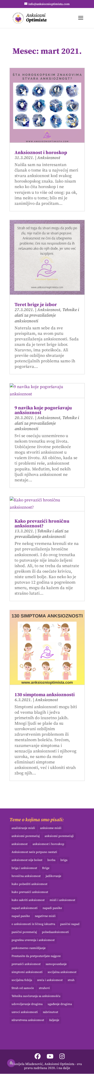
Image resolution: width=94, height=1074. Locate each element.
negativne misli (45, 916)
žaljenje (54, 1020)
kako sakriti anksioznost (28, 900)
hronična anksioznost (26, 876)
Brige (45, 868)
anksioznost (20, 844)
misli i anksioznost (62, 900)
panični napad (69, 924)
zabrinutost (50, 1012)
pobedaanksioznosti (55, 932)
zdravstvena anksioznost (28, 1020)
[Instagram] (62, 1056)
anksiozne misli (50, 828)
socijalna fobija (22, 980)
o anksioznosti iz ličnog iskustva (33, 924)
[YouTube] (50, 1056)
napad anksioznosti (25, 908)
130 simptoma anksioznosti (45, 695)
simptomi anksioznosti (27, 972)
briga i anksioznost (24, 868)
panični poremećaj (24, 932)
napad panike (21, 916)
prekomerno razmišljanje (29, 948)
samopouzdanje (56, 964)
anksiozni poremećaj (26, 836)
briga (63, 860)
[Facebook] (38, 1056)
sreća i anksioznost (50, 980)
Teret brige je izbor (36, 305)
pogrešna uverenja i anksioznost (33, 940)
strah (71, 980)
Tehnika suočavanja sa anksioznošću (36, 996)
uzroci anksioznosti (25, 1012)
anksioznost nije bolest (27, 860)
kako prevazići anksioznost (30, 892)
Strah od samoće (23, 988)
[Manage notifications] (11, 1063)
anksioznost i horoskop (48, 844)
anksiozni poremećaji (59, 836)
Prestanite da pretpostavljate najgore (36, 956)
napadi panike (52, 908)
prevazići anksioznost (26, 964)
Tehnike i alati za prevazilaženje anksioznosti (47, 315)
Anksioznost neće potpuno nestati (34, 852)
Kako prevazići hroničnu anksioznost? (42, 523)
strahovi (44, 988)
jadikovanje (53, 876)
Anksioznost (48, 158)
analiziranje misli (23, 828)
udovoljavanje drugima (27, 1004)
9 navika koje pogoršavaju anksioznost (43, 410)
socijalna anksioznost (62, 972)
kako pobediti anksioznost (29, 884)
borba (51, 860)
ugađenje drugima (60, 1004)
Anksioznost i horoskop (41, 153)
